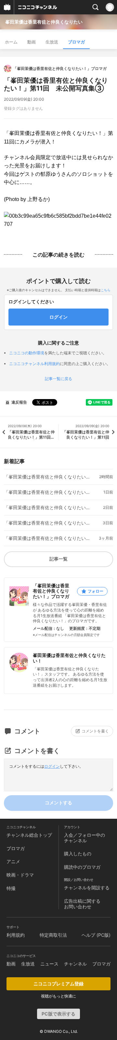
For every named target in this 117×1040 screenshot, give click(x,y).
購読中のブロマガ (82, 867)
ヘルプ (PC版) (96, 935)
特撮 (11, 888)
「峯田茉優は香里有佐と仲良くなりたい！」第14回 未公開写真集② (48, 492)
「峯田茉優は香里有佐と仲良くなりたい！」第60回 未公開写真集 (48, 523)
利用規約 (15, 935)
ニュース (49, 963)
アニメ (13, 861)
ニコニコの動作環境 (26, 352)
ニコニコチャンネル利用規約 (34, 363)
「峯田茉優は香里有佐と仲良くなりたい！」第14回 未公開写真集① (48, 507)
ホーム (11, 41)
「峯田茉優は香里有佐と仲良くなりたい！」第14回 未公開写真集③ (48, 477)
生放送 (52, 41)
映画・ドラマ (20, 875)
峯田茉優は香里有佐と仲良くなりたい (44, 22)
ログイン (52, 766)
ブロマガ (76, 41)
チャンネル (75, 963)
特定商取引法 (53, 935)
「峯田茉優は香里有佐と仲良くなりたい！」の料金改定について (48, 538)
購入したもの (77, 853)
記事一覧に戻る (58, 379)
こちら (105, 290)
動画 (31, 41)
